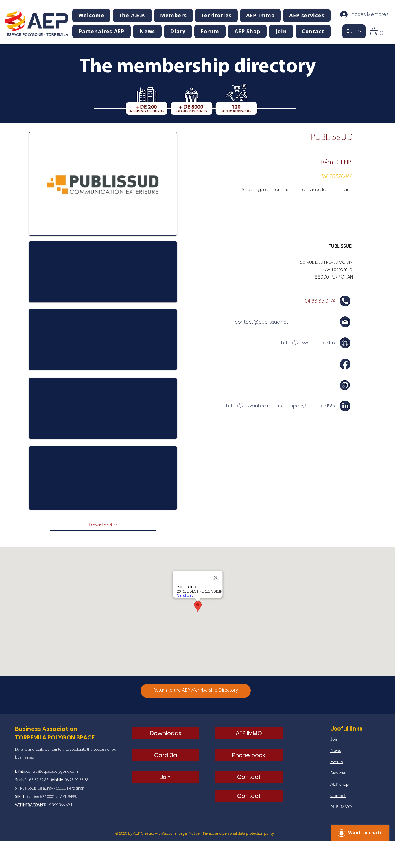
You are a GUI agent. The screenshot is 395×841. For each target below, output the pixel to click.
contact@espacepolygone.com (52, 772)
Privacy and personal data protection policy (238, 833)
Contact (338, 795)
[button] (132, 15)
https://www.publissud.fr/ (308, 343)
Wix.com (169, 833)
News (335, 750)
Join (334, 739)
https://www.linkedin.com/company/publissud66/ (280, 406)
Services (338, 773)
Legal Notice (189, 833)
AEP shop (339, 784)
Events (336, 761)
